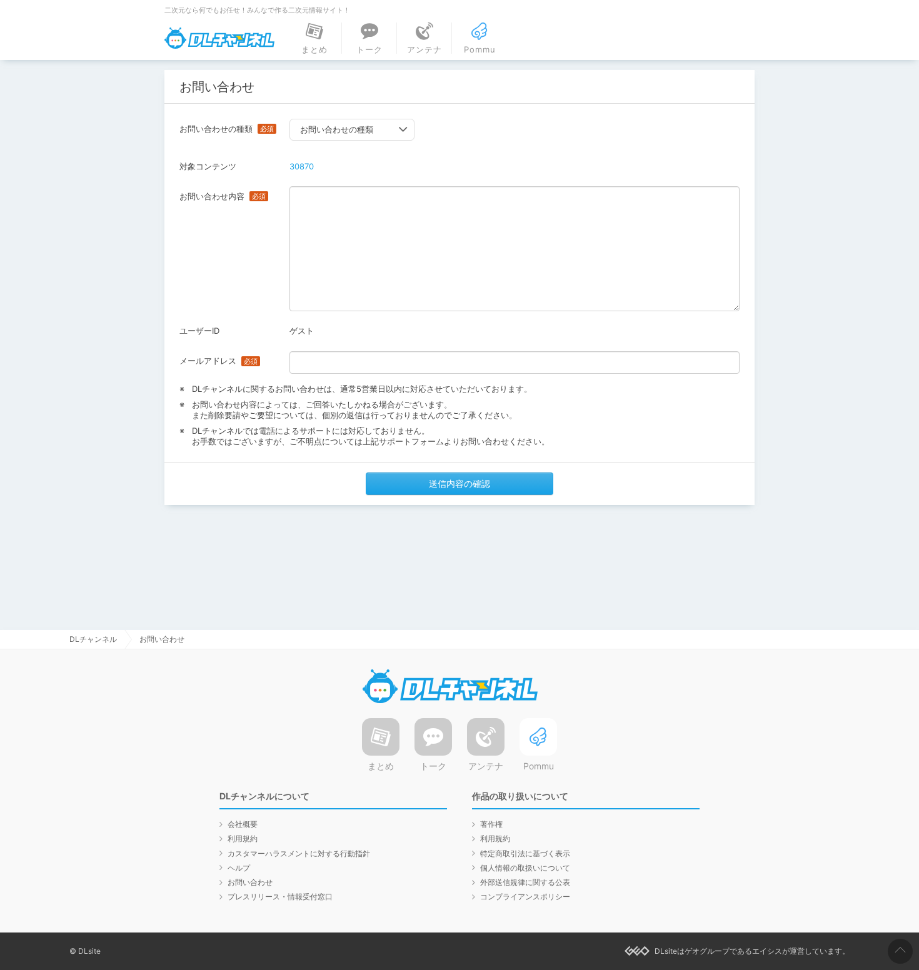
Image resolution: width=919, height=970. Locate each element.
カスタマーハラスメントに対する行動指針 (299, 853)
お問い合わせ (250, 882)
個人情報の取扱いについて (525, 867)
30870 (301, 166)
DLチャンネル (219, 38)
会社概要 (243, 824)
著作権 (491, 824)
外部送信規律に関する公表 (525, 882)
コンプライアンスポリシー (525, 896)
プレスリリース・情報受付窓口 (280, 896)
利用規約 (243, 838)
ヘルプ (239, 867)
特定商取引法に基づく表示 (525, 853)
